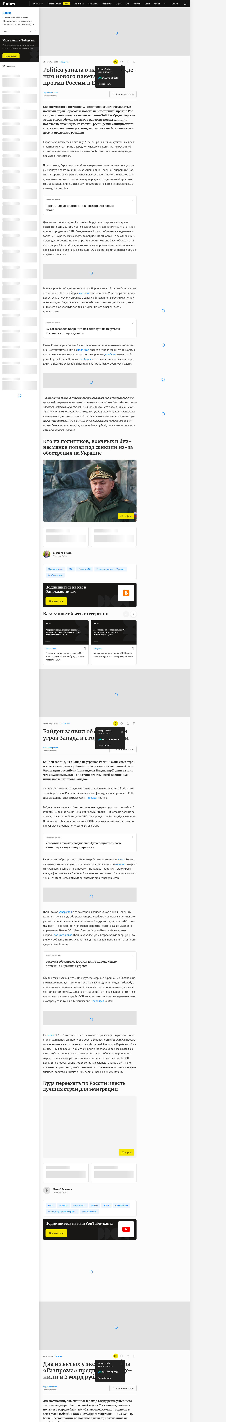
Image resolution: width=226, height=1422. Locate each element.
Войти (175, 3)
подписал (83, 372)
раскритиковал (63, 958)
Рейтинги (79, 3)
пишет (52, 1058)
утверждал (65, 934)
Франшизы (93, 3)
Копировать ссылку (125, 84)
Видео (119, 3)
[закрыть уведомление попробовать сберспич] (121, 60)
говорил (120, 887)
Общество (98, 671)
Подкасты (106, 3)
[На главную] (8, 3)
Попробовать (104, 74)
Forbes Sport (51, 671)
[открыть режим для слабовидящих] (115, 52)
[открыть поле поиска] (185, 3)
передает (91, 820)
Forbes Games (58, 3)
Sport (147, 3)
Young (157, 3)
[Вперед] (141, 559)
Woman (137, 3)
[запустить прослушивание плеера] (121, 52)
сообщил (84, 315)
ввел (120, 882)
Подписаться (56, 624)
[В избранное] (84, 671)
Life (127, 3)
